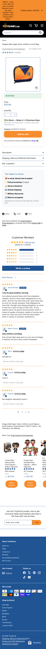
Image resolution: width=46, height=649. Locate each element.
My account (6, 561)
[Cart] (36, 25)
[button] (7, 52)
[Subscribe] (36, 522)
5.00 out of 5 (29, 242)
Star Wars (5, 605)
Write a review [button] (23, 268)
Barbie (4, 611)
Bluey (4, 617)
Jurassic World (7, 625)
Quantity (7, 110)
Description (7, 152)
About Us (5, 546)
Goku (4, 225)
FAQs (4, 549)
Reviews (5, 555)
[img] (7, 284)
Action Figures (7, 608)
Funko (7, 473)
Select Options (11, 484)
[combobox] (23, 32)
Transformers (7, 622)
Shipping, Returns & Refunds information (19, 158)
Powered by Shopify (10, 644)
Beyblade (5, 614)
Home (4, 40)
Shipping (7, 129)
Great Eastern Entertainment (13, 49)
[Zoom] (36, 87)
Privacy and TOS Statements (13, 641)
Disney (4, 620)
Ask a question (8, 163)
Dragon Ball (36, 223)
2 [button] (22, 412)
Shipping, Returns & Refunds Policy (16, 639)
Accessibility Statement (10, 558)
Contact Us (6, 552)
